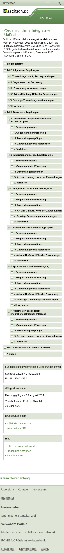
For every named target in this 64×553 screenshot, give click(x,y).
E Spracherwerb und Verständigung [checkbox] (29, 266)
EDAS (45, 548)
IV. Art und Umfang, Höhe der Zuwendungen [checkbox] (34, 94)
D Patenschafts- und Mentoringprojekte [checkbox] (31, 227)
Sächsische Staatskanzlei (18, 515)
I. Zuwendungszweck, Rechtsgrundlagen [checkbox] (32, 76)
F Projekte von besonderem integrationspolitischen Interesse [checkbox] (28, 312)
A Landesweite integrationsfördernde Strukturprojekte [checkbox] (30, 120)
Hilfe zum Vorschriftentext (21, 446)
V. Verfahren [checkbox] (20, 149)
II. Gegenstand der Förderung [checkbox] (26, 82)
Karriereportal (28, 548)
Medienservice (11, 532)
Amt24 (50, 532)
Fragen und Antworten (19, 451)
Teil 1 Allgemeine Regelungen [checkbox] (23, 70)
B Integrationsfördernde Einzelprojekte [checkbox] (31, 155)
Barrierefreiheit (15, 455)
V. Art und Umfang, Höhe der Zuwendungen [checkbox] (37, 255)
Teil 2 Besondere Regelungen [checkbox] (23, 112)
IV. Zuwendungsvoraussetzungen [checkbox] (32, 143)
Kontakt (23, 489)
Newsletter (8, 548)
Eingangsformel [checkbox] (15, 64)
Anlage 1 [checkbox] (11, 354)
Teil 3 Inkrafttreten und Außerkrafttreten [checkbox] (28, 347)
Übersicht (7, 489)
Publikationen (34, 532)
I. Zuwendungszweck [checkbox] (25, 127)
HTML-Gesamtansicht (19, 423)
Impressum (39, 489)
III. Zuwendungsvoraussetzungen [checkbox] (28, 88)
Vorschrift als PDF (17, 428)
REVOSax (45, 18)
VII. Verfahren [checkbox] (21, 305)
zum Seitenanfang (16, 478)
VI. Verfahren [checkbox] (17, 106)
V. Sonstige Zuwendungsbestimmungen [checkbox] (32, 100)
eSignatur (7, 497)
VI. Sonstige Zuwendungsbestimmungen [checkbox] (36, 299)
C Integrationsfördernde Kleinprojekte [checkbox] (31, 188)
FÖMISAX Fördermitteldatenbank (23, 540)
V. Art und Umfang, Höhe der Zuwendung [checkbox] (36, 294)
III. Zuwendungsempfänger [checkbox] (28, 138)
